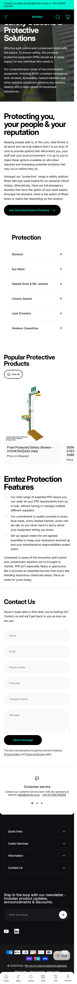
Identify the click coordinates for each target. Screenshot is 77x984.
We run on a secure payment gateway (46, 965)
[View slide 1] (32, 803)
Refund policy (21, 971)
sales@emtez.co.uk (29, 794)
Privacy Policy (12, 754)
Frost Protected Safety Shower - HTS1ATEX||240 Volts (30, 449)
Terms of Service (35, 754)
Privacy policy (53, 971)
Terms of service (37, 971)
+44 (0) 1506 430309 (54, 794)
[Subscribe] (63, 915)
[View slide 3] (41, 803)
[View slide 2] (37, 803)
